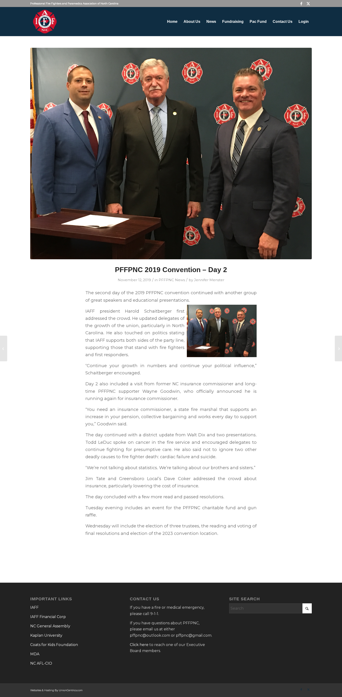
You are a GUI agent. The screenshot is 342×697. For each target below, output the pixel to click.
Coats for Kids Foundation (54, 644)
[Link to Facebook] (301, 3)
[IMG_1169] (171, 153)
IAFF (34, 607)
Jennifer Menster (209, 280)
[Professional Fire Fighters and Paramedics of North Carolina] (44, 21)
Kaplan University (46, 635)
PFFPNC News (172, 280)
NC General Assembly (50, 626)
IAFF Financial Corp (48, 617)
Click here (139, 644)
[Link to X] (308, 3)
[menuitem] (172, 21)
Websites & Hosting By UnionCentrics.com (56, 690)
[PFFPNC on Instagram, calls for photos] (338, 348)
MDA (34, 654)
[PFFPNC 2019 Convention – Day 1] (3, 348)
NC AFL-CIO (41, 663)
